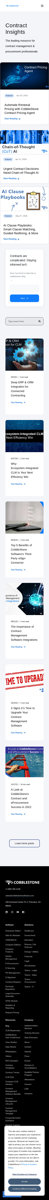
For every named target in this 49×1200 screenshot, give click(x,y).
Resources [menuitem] (10, 1020)
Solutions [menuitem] (28, 925)
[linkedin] (7, 912)
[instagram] (12, 912)
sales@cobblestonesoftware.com (19, 895)
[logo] (22, 882)
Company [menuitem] (28, 1020)
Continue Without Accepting (24, 1189)
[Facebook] (22, 912)
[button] (24, 843)
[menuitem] (13, 930)
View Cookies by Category (24, 1174)
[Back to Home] (12, 5)
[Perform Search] (39, 321)
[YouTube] (18, 912)
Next (23, 298)
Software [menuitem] (9, 925)
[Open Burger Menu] (42, 6)
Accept (24, 1181)
